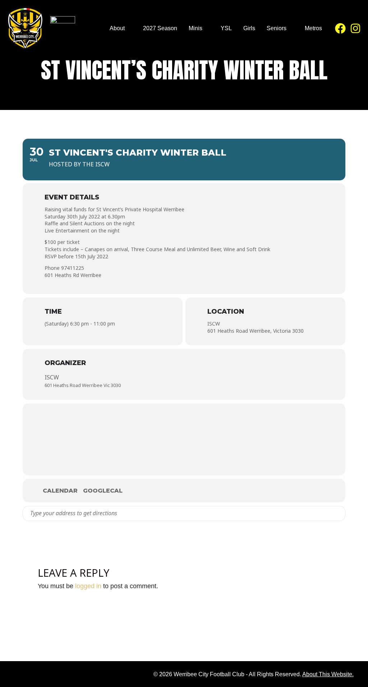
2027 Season (160, 28)
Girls (249, 28)
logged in (88, 586)
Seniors (276, 28)
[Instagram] (355, 28)
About (117, 28)
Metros (313, 28)
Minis (195, 28)
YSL (226, 28)
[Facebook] (340, 28)
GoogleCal (103, 490)
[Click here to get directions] (339, 513)
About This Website (327, 674)
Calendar (60, 490)
